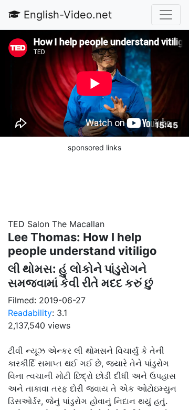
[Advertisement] (94, 179)
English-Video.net (66, 14)
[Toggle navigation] (166, 14)
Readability (30, 313)
